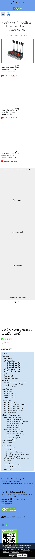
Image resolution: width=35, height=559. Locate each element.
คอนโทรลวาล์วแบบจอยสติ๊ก (12, 406)
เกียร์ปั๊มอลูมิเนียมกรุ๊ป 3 (14, 367)
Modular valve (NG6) (13, 425)
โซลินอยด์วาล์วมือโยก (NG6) (15, 423)
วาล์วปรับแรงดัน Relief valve (13, 452)
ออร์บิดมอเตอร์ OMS (10, 396)
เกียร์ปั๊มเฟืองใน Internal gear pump (15, 383)
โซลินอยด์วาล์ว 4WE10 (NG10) (15, 432)
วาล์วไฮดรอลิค (6, 445)
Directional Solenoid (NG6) (12, 417)
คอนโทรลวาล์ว (6, 400)
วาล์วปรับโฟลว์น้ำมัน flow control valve (16, 454)
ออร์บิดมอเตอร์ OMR (10, 394)
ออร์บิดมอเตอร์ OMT (10, 398)
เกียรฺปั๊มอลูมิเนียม (9, 361)
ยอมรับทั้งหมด (22, 555)
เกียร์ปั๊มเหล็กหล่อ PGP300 (12, 369)
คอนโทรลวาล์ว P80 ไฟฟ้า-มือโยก (14, 404)
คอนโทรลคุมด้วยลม (10, 413)
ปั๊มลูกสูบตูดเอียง (9, 376)
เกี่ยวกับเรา (5, 356)
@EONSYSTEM (7, 339)
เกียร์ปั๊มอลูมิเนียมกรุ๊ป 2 (14, 365)
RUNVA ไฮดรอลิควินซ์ (8, 440)
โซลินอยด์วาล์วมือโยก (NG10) (15, 434)
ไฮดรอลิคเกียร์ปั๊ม (7, 359)
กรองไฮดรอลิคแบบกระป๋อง (12, 465)
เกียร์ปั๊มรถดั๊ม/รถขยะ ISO (12, 371)
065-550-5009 (6, 502)
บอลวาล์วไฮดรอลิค (10, 448)
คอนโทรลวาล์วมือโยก (10, 402)
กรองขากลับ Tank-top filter (12, 467)
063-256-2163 (7, 343)
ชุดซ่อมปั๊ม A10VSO (10, 387)
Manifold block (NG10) (13, 438)
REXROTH (5, 380)
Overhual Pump (6, 469)
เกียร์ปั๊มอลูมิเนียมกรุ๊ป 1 (14, 363)
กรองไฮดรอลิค (6, 460)
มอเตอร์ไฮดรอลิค (7, 389)
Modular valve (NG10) (13, 436)
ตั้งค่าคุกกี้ (11, 555)
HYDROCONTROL (7, 443)
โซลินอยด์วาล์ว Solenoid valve (11, 415)
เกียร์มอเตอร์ (8, 391)
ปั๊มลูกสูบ (4, 374)
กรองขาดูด (7, 463)
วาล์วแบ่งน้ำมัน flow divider (12, 456)
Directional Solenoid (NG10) (13, 430)
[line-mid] (9, 509)
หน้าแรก (4, 353)
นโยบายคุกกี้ (15, 552)
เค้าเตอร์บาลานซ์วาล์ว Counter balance (16, 458)
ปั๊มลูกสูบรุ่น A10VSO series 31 (13, 385)
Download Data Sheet (10, 76)
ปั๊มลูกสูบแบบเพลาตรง (11, 378)
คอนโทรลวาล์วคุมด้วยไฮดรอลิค (13, 411)
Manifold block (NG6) (13, 428)
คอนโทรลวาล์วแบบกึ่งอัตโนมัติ (13, 408)
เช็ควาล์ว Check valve (11, 450)
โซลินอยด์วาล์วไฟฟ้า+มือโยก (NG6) (17, 421)
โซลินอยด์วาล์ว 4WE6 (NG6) (15, 419)
